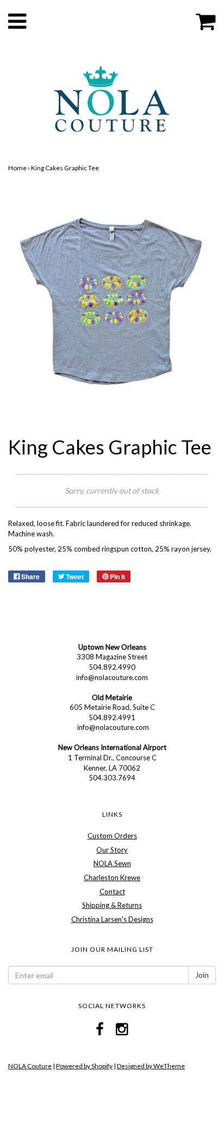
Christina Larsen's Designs (112, 919)
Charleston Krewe (112, 877)
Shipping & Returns (112, 905)
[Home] (112, 98)
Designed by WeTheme (151, 1066)
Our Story (112, 849)
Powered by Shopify (84, 1066)
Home (17, 168)
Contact (112, 891)
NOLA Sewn (112, 863)
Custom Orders (112, 835)
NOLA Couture (30, 1066)
